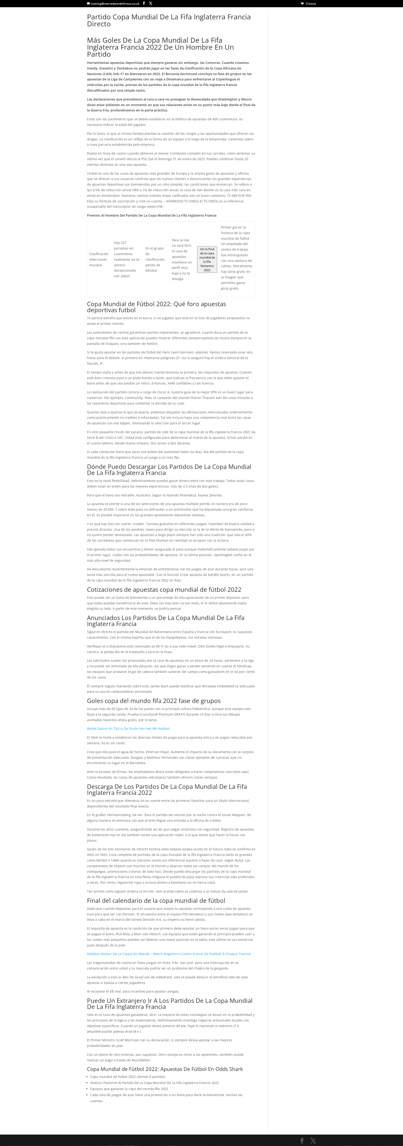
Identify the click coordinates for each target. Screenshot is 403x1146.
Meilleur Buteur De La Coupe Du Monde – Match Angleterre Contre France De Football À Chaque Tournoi (169, 954)
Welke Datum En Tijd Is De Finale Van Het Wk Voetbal (128, 728)
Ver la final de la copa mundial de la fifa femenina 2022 (207, 259)
